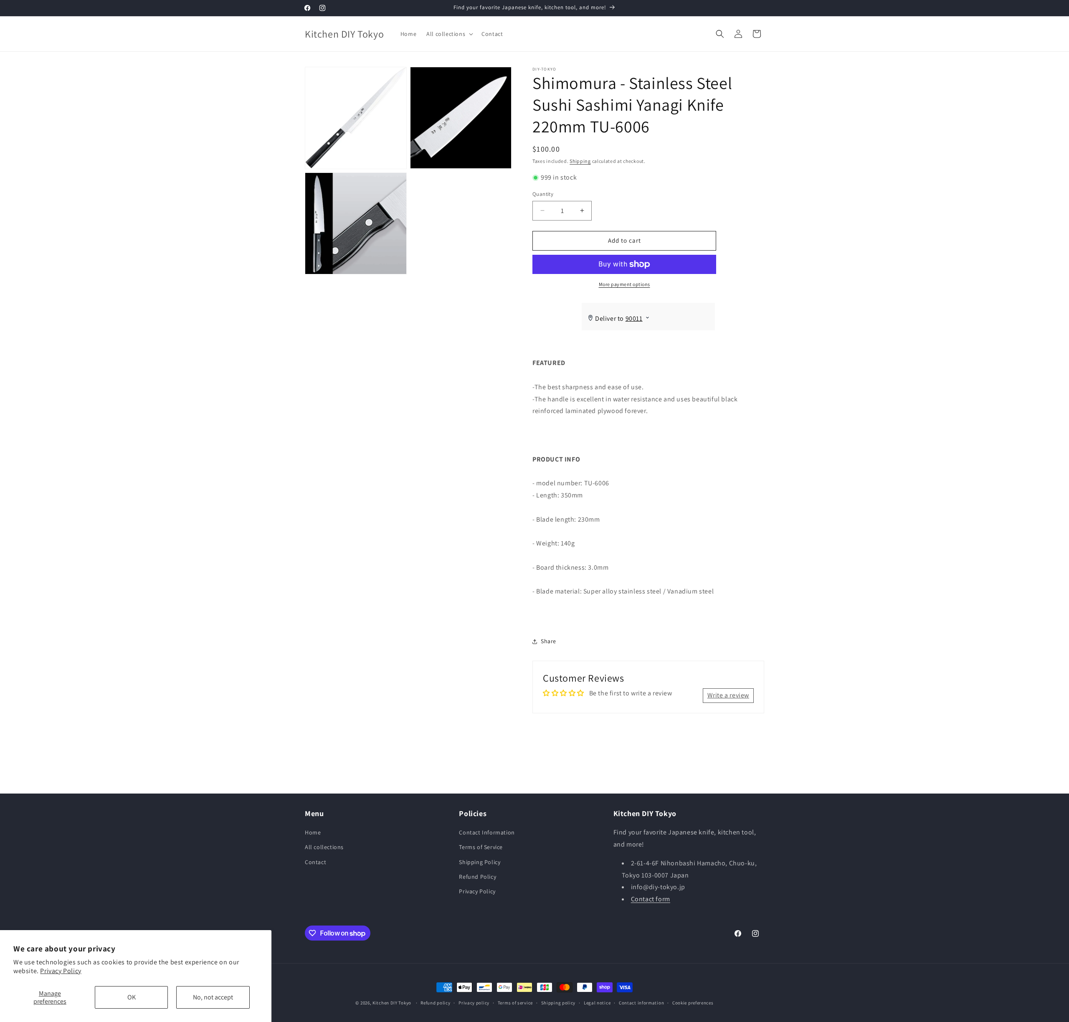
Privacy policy (474, 1003)
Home (313, 832)
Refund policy (435, 1003)
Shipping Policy (479, 862)
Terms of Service (481, 847)
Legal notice (597, 1003)
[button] (448, 34)
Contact (315, 862)
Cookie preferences (693, 1003)
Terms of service (515, 1003)
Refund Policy (477, 876)
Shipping (580, 161)
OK (131, 997)
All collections (324, 847)
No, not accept (213, 997)
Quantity (542, 194)
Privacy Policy (60, 970)
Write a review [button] (728, 695)
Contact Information (486, 832)
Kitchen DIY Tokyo (391, 1003)
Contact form (650, 899)
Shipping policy (558, 1003)
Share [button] (548, 641)
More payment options (624, 284)
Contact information (641, 1003)
